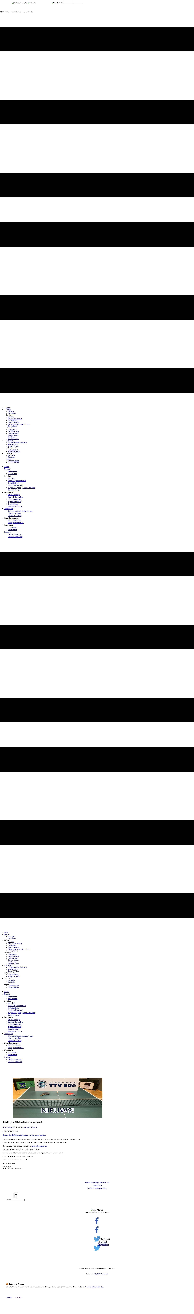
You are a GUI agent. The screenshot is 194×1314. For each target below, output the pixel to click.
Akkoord (9, 1297)
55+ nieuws (12, 473)
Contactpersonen (13, 461)
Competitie (9, 440)
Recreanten (11, 411)
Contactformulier (13, 462)
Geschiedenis (12, 420)
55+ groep (11, 455)
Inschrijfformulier (13, 431)
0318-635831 (103, 1243)
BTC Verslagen (13, 450)
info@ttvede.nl (103, 1245)
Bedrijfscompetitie (16, 522)
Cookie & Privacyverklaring (94, 1287)
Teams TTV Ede (14, 515)
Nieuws (8, 409)
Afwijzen (18, 1297)
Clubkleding (12, 437)
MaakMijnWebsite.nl (101, 1274)
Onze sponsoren (13, 433)
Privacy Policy (14, 490)
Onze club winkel (13, 422)
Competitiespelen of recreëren (17, 442)
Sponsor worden (13, 435)
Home (6, 466)
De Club (11, 417)
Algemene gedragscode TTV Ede (19, 424)
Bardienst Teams (15, 506)
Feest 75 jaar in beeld (15, 419)
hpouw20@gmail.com (39, 1146)
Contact (8, 459)
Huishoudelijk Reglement (97, 1188)
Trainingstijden (13, 444)
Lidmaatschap (12, 429)
